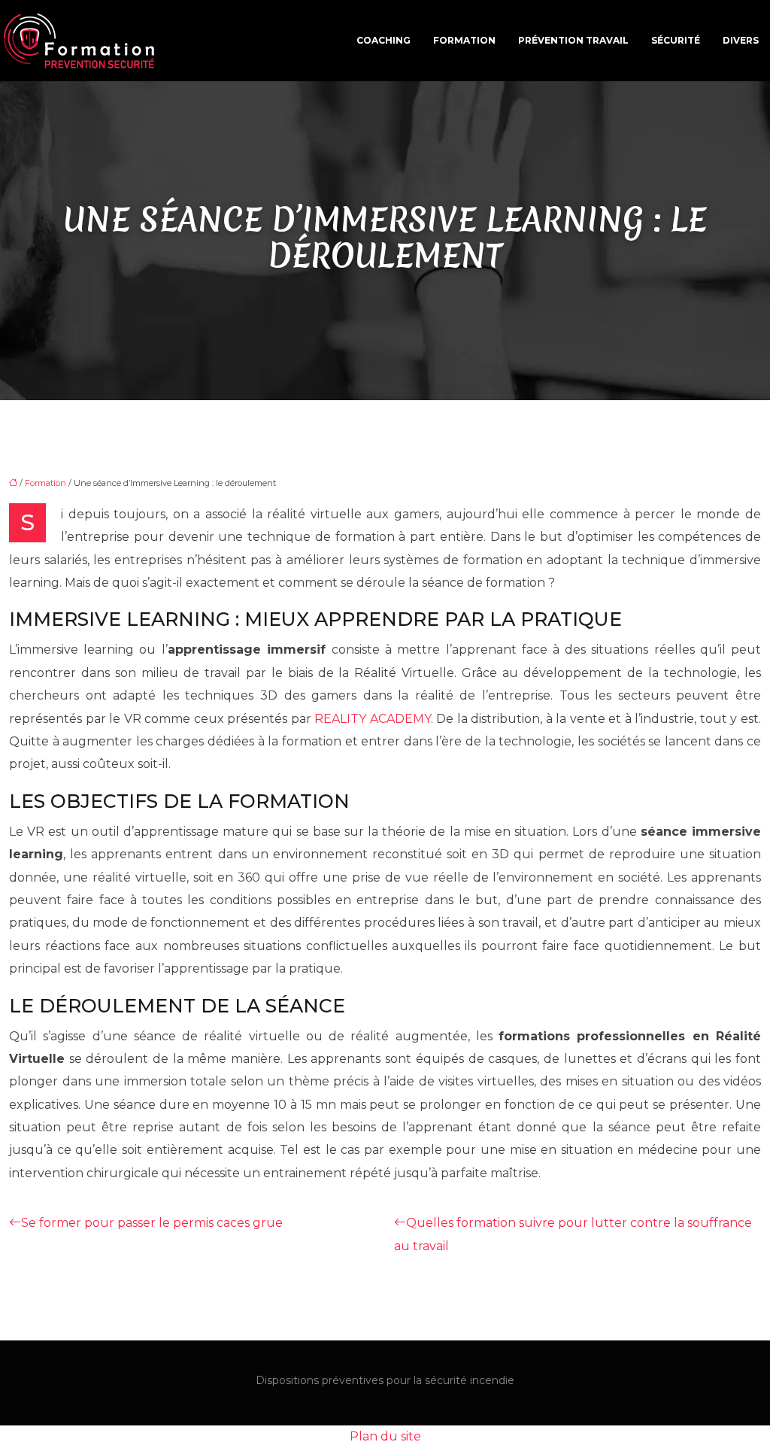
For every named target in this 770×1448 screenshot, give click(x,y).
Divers (741, 40)
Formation (464, 40)
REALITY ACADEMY (372, 719)
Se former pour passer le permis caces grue (152, 1223)
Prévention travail (573, 40)
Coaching (383, 40)
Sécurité (675, 40)
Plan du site (385, 1436)
